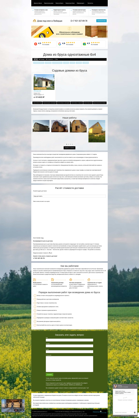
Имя (47, 337)
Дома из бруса (38, 3)
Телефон (48, 343)
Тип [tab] (36, 59)
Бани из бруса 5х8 (88, 102)
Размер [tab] (42, 59)
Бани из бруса (59, 3)
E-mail (47, 349)
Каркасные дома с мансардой (49, 102)
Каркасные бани (70, 3)
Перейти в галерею (69, 147)
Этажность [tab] (50, 59)
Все (57, 59)
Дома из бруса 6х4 (37, 102)
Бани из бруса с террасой (76, 102)
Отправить (49, 374)
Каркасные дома (48, 3)
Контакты (90, 3)
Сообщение (48, 355)
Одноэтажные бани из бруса (100, 102)
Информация (80, 3)
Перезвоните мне (101, 20)
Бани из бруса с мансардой (63, 102)
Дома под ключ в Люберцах (49, 21)
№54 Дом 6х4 (37, 91)
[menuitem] (38, 3)
